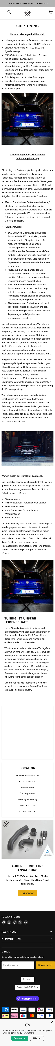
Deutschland (26, 987)
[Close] (52, 1021)
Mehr (31, 1032)
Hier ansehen (27, 893)
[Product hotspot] (44, 838)
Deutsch (26, 979)
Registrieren (45, 965)
